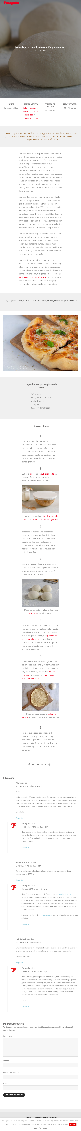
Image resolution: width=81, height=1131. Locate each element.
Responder (19, 818)
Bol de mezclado (30, 108)
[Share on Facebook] (29, 764)
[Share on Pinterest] (50, 764)
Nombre (7, 1060)
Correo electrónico (11, 1073)
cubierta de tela (48, 474)
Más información (40, 1128)
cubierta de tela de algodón (44, 519)
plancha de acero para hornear (33, 277)
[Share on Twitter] (33, 764)
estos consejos (46, 915)
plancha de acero (64, 894)
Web (5, 1083)
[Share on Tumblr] (45, 764)
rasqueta (27, 111)
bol (31, 474)
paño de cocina (31, 118)
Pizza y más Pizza (41, 50)
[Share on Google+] (37, 764)
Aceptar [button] (72, 1124)
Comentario (8, 1036)
